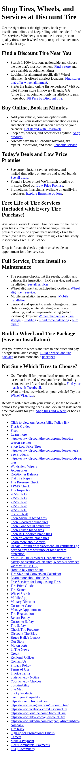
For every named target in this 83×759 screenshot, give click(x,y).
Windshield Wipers (24, 466)
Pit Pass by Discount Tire (44, 98)
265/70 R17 (19, 494)
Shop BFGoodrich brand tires (31, 534)
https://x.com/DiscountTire (29, 701)
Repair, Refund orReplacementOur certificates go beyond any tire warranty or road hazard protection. (45, 550)
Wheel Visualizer (22, 395)
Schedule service (65, 145)
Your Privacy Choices (26, 681)
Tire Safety (18, 625)
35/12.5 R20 (19, 514)
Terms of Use (20, 669)
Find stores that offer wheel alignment (45, 80)
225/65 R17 (19, 498)
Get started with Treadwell (42, 129)
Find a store (62, 66)
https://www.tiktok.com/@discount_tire (38, 717)
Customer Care (21, 606)
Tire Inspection (21, 490)
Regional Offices (22, 657)
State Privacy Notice (25, 677)
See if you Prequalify (25, 697)
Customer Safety (22, 621)
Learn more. (19, 434)
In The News (20, 649)
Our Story (18, 641)
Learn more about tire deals (30, 578)
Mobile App (19, 598)
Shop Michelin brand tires (29, 518)
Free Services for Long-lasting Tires (35, 582)
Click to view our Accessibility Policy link (40, 422)
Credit (15, 653)
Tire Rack (17, 729)
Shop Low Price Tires (26, 446)
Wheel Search (20, 594)
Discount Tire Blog (24, 633)
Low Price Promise (49, 185)
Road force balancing (54, 320)
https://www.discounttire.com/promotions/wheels (45, 450)
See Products (20, 454)
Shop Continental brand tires (30, 526)
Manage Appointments (26, 609)
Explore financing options (44, 193)
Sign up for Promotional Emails (33, 733)
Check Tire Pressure (25, 629)
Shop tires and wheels (51, 411)
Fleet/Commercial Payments (30, 745)
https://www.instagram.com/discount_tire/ (39, 705)
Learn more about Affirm (28, 542)
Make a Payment (22, 741)
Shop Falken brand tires (27, 530)
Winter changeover (52, 316)
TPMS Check (20, 486)
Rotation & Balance (24, 474)
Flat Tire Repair (21, 478)
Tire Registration (22, 613)
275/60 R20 (19, 502)
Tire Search (18, 590)
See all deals (19, 177)
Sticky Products (21, 693)
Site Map (17, 689)
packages (48, 357)
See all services (38, 284)
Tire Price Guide (22, 586)
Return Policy (20, 617)
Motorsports (19, 645)
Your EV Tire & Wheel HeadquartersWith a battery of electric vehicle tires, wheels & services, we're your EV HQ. (45, 562)
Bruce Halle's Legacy (26, 637)
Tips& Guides (20, 426)
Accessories (19, 470)
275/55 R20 (19, 506)
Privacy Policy (21, 665)
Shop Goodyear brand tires (29, 522)
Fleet (14, 430)
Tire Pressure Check (25, 482)
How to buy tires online (27, 570)
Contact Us (18, 661)
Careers (16, 737)
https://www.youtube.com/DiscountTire (38, 713)
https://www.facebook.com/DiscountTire (39, 709)
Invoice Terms (20, 673)
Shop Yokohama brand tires (30, 538)
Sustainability (20, 685)
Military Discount (23, 602)
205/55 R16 (19, 510)
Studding (30, 320)
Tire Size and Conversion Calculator (36, 574)
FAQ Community (23, 749)
